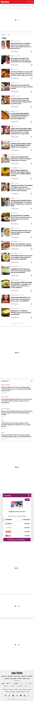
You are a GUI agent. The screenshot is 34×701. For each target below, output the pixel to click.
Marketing (5, 689)
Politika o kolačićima (10, 691)
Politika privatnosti (20, 691)
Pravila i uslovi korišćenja (20, 689)
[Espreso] (16, 683)
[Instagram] (17, 695)
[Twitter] (9, 695)
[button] (15, 51)
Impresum (11, 689)
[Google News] (24, 695)
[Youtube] (20, 695)
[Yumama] (20, 686)
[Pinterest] (13, 695)
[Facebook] (5, 695)
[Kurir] (3, 683)
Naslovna (3, 34)
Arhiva (27, 691)
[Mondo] (9, 683)
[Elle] (21, 683)
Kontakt (29, 689)
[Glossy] (31, 683)
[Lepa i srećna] (4, 2)
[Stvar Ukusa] (27, 686)
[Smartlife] (6, 686)
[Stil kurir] (26, 683)
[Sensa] (13, 686)
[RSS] (28, 695)
